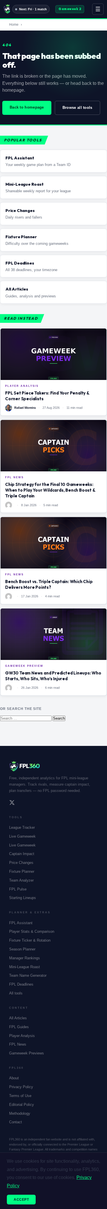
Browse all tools (77, 107)
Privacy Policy (21, 1087)
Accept (21, 1200)
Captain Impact (21, 854)
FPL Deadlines (21, 984)
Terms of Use (20, 1096)
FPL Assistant (21, 923)
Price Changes (21, 862)
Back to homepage (27, 107)
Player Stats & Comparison (31, 931)
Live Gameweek (22, 836)
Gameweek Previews (26, 1053)
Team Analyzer (21, 880)
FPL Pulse (18, 889)
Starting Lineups (22, 898)
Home (14, 25)
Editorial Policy (21, 1104)
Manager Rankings (24, 958)
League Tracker (22, 827)
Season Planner (22, 949)
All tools (16, 993)
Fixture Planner (21, 871)
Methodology (19, 1113)
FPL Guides (19, 1027)
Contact (15, 1122)
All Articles (18, 1018)
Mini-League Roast (24, 967)
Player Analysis (22, 1036)
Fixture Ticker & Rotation (30, 940)
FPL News (17, 1044)
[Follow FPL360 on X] (12, 803)
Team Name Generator (28, 975)
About (14, 1078)
